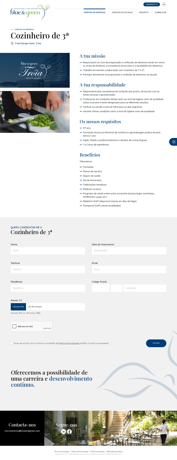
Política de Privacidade (69, 343)
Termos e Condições (61, 451)
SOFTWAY (118, 454)
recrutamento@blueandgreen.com (22, 430)
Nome (14, 244)
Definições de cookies (115, 451)
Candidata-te (152, 4)
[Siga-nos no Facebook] (69, 431)
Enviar (156, 343)
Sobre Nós (160, 12)
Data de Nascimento (103, 244)
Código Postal (99, 281)
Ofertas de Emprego (94, 12)
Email (95, 263)
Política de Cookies (97, 451)
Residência (16, 281)
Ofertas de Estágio (122, 12)
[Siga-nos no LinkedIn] (63, 431)
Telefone (15, 263)
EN (164, 4)
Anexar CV (16, 300)
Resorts (143, 12)
